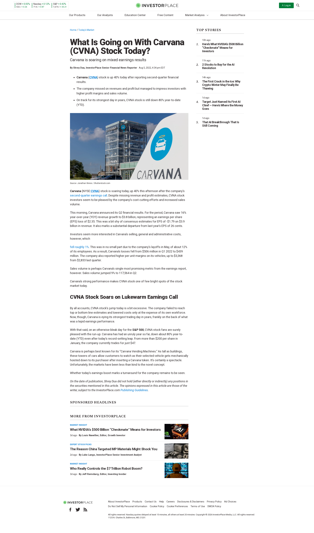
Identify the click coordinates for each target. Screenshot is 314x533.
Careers (170, 501)
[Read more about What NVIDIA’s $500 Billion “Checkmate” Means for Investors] (176, 431)
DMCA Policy (214, 506)
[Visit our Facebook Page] (70, 509)
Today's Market (86, 30)
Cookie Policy (157, 506)
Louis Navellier (90, 435)
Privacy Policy (214, 501)
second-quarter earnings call (88, 195)
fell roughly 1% (79, 247)
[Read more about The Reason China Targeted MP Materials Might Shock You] (176, 451)
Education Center (135, 15)
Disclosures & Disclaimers (190, 501)
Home (73, 30)
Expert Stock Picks (80, 444)
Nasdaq (37, 4)
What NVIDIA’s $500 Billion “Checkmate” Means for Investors (115, 430)
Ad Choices (230, 501)
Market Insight (78, 425)
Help (161, 501)
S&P (55, 4)
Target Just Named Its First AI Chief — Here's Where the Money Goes (222, 105)
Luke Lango (88, 454)
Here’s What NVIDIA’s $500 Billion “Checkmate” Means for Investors (222, 47)
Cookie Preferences (177, 506)
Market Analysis (195, 15)
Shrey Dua (79, 67)
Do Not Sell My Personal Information (127, 506)
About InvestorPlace (232, 15)
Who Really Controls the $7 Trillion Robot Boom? (106, 469)
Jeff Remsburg (90, 474)
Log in (288, 5)
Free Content (165, 15)
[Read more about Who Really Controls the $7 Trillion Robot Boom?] (176, 470)
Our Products (77, 15)
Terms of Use (198, 506)
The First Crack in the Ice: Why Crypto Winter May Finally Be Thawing (221, 85)
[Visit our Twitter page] (77, 509)
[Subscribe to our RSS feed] (85, 509)
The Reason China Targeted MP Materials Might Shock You (113, 449)
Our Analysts (105, 15)
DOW (18, 4)
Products (137, 501)
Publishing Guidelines (134, 390)
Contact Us (151, 501)
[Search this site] (297, 5)
